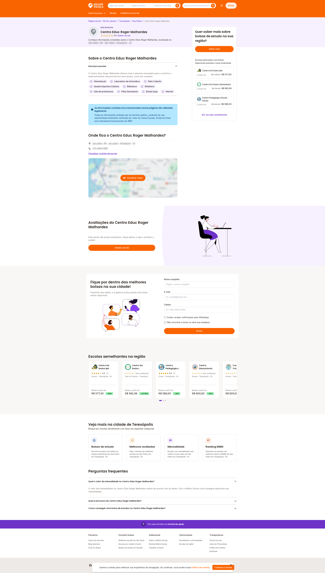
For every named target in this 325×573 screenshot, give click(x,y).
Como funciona (95, 13)
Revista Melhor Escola (158, 544)
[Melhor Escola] (96, 6)
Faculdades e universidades (190, 540)
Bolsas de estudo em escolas (131, 548)
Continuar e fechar (223, 567)
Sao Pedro (137, 21)
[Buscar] (177, 6)
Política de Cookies (217, 548)
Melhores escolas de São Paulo (131, 540)
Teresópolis (124, 21)
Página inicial (94, 21)
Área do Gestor (94, 548)
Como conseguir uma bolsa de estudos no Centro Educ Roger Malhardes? (126, 508)
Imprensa (213, 551)
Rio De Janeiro (109, 21)
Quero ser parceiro (96, 540)
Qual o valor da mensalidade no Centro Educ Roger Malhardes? (121, 481)
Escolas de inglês (186, 544)
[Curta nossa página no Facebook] (90, 565)
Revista (113, 13)
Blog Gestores (94, 544)
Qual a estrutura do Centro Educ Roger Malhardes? (115, 500)
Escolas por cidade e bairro (130, 544)
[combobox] (119, 5)
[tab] (160, 400)
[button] (162, 524)
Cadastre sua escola (129, 13)
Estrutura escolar (97, 66)
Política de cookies (201, 567)
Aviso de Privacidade (218, 544)
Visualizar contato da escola (102, 153)
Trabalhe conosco (156, 548)
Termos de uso (215, 540)
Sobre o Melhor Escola (158, 540)
